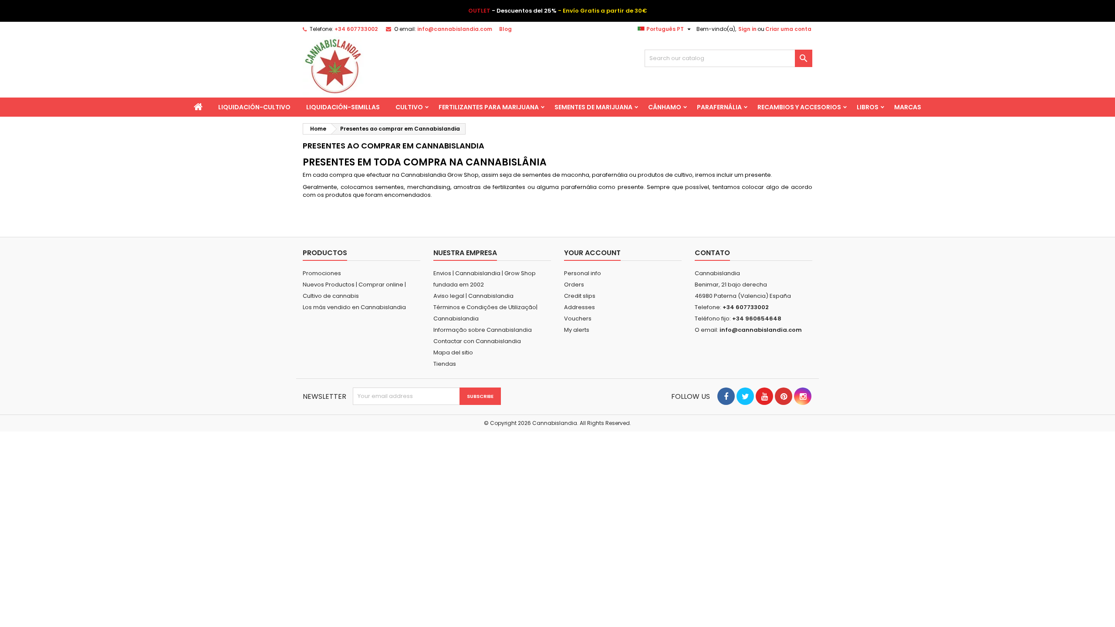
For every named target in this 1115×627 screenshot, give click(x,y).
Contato (712, 253)
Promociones (322, 273)
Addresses (579, 307)
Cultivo (409, 107)
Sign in (747, 29)
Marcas (907, 107)
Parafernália (719, 107)
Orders (574, 284)
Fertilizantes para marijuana (489, 107)
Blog (505, 29)
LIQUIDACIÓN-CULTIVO (254, 107)
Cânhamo (664, 107)
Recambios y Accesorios (799, 107)
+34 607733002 (356, 29)
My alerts (576, 330)
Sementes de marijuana (593, 107)
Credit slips (579, 296)
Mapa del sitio (453, 352)
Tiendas (444, 364)
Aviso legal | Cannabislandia (473, 296)
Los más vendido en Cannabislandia (354, 307)
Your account (592, 253)
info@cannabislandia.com (454, 29)
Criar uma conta (788, 29)
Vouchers (577, 318)
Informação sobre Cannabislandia (482, 330)
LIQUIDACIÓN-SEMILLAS (343, 107)
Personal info (582, 273)
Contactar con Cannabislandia (477, 341)
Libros (867, 107)
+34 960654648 (756, 318)
